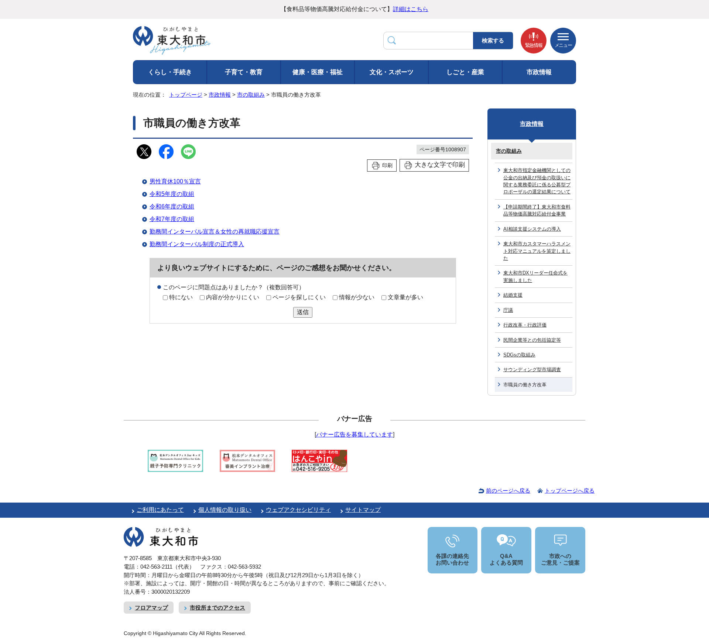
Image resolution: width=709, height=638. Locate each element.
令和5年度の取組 (172, 194)
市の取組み (251, 95)
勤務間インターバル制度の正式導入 (197, 244)
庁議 (508, 310)
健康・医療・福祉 (317, 72)
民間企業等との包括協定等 (532, 340)
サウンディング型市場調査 (532, 369)
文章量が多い (405, 297)
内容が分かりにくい (232, 297)
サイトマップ (363, 510)
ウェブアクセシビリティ (298, 510)
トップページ (185, 95)
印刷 (387, 165)
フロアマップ (151, 607)
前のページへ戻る (508, 490)
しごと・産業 (465, 72)
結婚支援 (513, 295)
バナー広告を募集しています (354, 434)
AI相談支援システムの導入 (532, 229)
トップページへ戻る (570, 490)
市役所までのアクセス (217, 607)
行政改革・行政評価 (525, 325)
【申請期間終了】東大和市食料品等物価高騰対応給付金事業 (537, 210)
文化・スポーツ (392, 72)
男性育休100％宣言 (175, 181)
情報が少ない (356, 297)
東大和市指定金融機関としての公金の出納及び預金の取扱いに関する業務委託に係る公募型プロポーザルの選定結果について (537, 181)
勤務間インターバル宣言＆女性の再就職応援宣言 (215, 231)
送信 (303, 312)
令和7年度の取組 (172, 219)
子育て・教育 (244, 72)
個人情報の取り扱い (224, 510)
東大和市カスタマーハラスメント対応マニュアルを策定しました (537, 251)
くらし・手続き (170, 72)
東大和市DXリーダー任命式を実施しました (535, 276)
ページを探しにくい (299, 297)
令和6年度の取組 (172, 206)
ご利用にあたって (160, 510)
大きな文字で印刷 (440, 164)
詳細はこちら (410, 9)
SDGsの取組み (519, 355)
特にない (181, 297)
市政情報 (539, 72)
